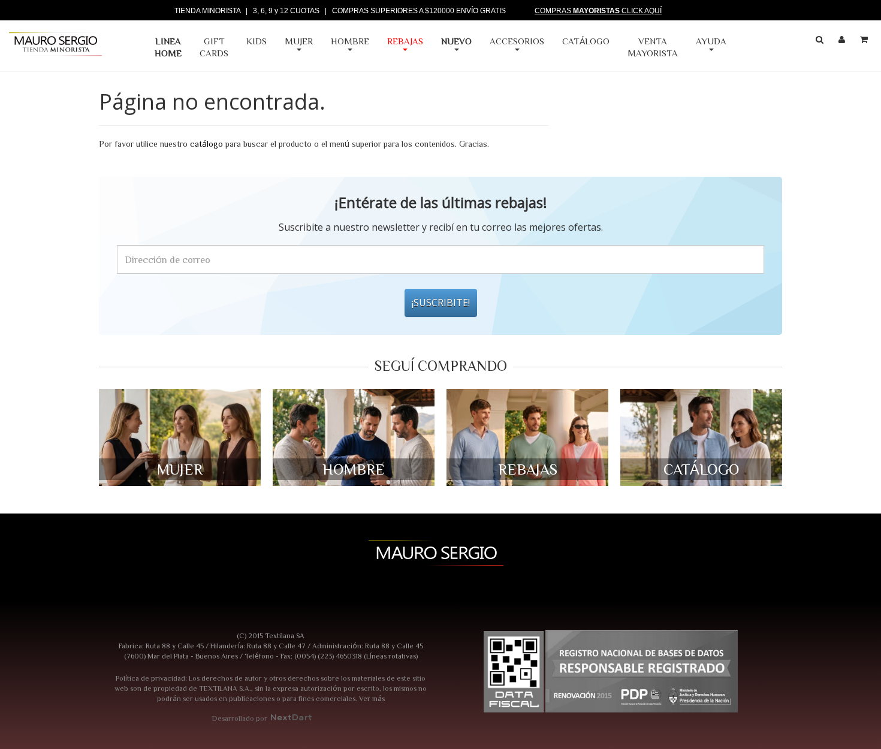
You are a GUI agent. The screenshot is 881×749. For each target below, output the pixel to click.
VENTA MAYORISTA (652, 47)
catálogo (206, 144)
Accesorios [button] (517, 41)
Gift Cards (214, 47)
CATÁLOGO (586, 41)
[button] (456, 47)
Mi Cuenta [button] (843, 42)
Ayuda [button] (711, 41)
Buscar (821, 42)
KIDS (256, 41)
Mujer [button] (299, 41)
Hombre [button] (350, 41)
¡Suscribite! (441, 302)
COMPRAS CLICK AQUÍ (598, 11)
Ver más (372, 698)
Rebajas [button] (405, 41)
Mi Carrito (865, 42)
